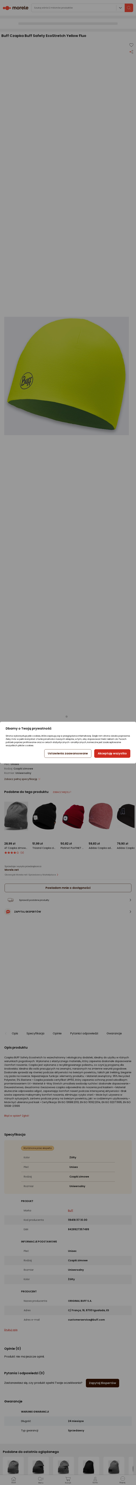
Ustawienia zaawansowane (68, 753)
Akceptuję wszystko (112, 753)
